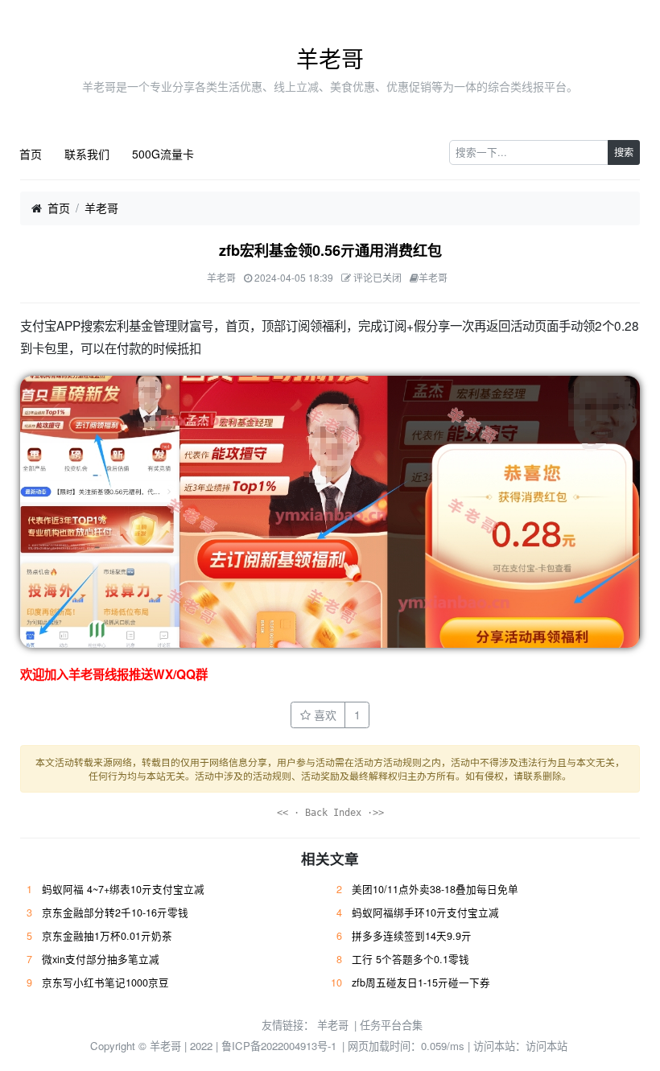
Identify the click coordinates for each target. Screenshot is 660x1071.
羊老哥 (330, 58)
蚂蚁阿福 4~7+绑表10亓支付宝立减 (123, 889)
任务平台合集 (391, 1024)
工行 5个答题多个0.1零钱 (410, 959)
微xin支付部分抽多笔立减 (100, 959)
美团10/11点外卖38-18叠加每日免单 (435, 889)
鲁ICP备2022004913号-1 (278, 1045)
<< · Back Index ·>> (330, 812)
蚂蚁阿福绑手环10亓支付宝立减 (425, 912)
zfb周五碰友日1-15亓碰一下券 (421, 982)
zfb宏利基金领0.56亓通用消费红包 (330, 250)
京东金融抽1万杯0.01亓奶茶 (107, 936)
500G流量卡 (163, 154)
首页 (30, 154)
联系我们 (86, 154)
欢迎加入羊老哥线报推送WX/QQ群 (114, 674)
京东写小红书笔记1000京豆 (105, 982)
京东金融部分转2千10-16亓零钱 (115, 912)
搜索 (623, 152)
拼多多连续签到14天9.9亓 (412, 936)
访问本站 (546, 1045)
